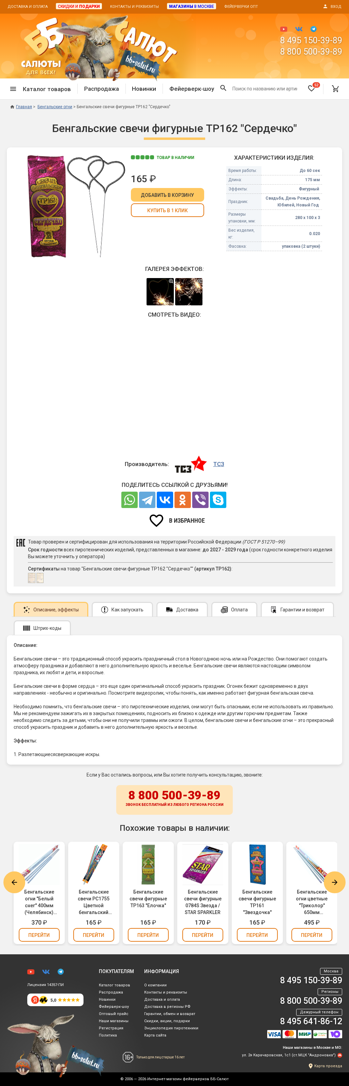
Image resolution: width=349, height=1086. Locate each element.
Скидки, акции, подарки (167, 1021)
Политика (108, 1035)
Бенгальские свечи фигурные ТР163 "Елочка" (148, 898)
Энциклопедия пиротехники (171, 1028)
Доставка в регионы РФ (167, 1006)
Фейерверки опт (241, 6)
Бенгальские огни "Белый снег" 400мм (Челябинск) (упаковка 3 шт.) (39, 902)
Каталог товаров (114, 985)
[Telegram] (147, 500)
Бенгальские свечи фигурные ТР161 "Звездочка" (257, 902)
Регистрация (111, 1028)
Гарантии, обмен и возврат (169, 1014)
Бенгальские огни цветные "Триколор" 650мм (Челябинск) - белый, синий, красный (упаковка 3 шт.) (312, 902)
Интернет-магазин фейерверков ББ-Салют (188, 1079)
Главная (24, 106)
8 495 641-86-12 (311, 1021)
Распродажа (101, 88)
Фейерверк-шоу (191, 88)
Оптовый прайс (113, 1014)
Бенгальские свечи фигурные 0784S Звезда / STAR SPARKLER (203, 902)
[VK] (165, 500)
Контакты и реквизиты (134, 6)
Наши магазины (113, 1021)
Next (335, 882)
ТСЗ (218, 464)
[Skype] (218, 500)
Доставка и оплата (27, 6)
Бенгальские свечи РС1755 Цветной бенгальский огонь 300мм (93, 902)
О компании (155, 985)
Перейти (39, 935)
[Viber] (200, 500)
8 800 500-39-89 (311, 52)
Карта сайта (155, 1035)
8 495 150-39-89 (311, 40)
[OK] (182, 500)
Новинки (144, 88)
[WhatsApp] (129, 500)
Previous (14, 882)
